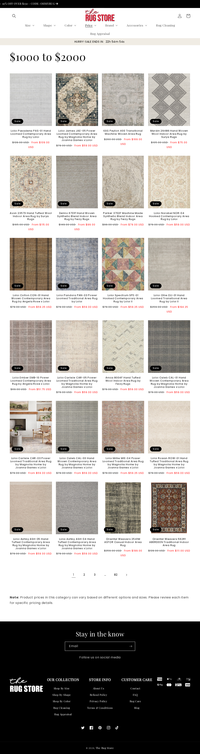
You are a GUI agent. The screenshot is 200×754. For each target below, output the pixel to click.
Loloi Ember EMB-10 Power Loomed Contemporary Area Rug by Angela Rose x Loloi (31, 380)
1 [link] (73, 574)
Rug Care (135, 701)
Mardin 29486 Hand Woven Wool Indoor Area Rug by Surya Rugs (169, 134)
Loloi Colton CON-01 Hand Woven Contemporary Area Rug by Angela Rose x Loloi (30, 298)
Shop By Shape (61, 694)
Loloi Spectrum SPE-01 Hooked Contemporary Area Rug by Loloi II (123, 298)
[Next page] (126, 575)
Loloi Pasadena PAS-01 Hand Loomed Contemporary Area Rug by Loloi (31, 134)
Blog (137, 707)
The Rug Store (105, 748)
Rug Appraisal (63, 714)
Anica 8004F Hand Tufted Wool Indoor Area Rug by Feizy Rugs (123, 380)
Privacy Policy (98, 701)
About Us (98, 688)
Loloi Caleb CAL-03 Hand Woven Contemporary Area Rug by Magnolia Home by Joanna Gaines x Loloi (76, 463)
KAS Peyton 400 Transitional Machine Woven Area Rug (123, 132)
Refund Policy (98, 694)
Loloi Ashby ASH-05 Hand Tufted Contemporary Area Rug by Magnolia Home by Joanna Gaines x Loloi (31, 544)
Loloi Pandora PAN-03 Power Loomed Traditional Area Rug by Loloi (77, 298)
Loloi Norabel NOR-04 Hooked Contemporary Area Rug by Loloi (169, 216)
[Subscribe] (130, 646)
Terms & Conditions (100, 707)
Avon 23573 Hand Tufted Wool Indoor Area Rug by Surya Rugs (31, 216)
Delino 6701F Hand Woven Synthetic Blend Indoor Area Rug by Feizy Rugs (77, 216)
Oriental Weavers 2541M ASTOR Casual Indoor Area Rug (123, 542)
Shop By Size (62, 688)
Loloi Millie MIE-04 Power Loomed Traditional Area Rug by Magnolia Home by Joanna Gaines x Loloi (123, 463)
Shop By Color (62, 701)
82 (116, 575)
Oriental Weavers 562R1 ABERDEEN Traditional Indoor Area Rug (169, 542)
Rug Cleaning (61, 707)
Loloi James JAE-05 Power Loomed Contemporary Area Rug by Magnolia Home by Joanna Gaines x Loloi (77, 135)
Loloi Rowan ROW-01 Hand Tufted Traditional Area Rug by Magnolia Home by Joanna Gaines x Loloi (169, 463)
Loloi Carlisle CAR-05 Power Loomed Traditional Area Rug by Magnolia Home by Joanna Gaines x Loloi (77, 382)
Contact (135, 688)
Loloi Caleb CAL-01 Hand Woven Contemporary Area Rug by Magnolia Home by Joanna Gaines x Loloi (169, 382)
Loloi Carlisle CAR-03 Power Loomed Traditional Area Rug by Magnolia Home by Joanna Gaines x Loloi (31, 463)
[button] (14, 16)
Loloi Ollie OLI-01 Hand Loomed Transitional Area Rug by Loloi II (169, 298)
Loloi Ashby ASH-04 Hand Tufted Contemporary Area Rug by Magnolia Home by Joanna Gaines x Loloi (77, 544)
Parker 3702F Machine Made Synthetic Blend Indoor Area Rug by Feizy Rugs (123, 216)
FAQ (135, 694)
